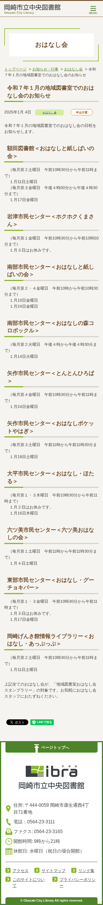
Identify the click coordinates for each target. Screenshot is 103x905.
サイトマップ (53, 870)
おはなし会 (73, 69)
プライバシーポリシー (78, 882)
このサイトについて (29, 882)
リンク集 (86, 870)
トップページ (15, 69)
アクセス (21, 870)
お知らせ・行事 (45, 69)
